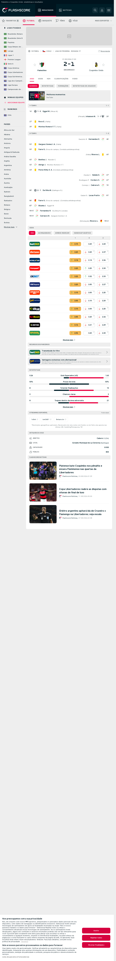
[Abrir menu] (109, 10)
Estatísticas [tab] (47, 86)
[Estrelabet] (34, 260)
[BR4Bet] (34, 309)
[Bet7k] (34, 325)
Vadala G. (96, 175)
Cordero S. (95, 180)
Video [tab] (75, 79)
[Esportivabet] (34, 292)
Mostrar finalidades (96, 945)
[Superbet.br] (34, 268)
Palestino (41, 70)
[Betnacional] (34, 300)
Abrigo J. (42, 165)
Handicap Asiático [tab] (82, 233)
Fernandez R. (45, 211)
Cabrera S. (95, 185)
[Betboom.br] (34, 317)
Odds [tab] (40, 79)
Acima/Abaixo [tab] (44, 233)
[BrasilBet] (34, 333)
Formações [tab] (63, 86)
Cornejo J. (86, 185)
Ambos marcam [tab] (62, 233)
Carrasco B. (45, 216)
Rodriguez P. (84, 180)
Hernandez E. (94, 139)
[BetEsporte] (34, 284)
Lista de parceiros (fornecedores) (15, 957)
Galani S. (84, 195)
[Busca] (95, 10)
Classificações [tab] (61, 79)
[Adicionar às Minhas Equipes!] (35, 64)
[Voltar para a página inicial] (18, 10)
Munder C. (52, 160)
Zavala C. (87, 175)
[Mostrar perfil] (42, 64)
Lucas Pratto (94, 195)
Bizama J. (42, 206)
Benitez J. (42, 160)
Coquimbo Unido (96, 70)
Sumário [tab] (33, 86)
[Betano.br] (34, 252)
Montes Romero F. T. (55, 165)
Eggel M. (50, 206)
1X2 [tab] (32, 233)
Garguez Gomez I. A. (59, 216)
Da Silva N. (56, 211)
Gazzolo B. (83, 139)
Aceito (96, 931)
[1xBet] (34, 276)
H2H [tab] (48, 79)
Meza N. (54, 111)
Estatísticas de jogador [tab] (84, 86)
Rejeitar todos (96, 938)
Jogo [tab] (32, 79)
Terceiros (24, 942)
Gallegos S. (57, 190)
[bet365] (34, 244)
